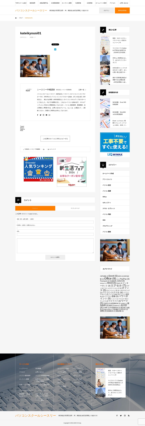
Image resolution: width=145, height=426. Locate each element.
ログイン (106, 10)
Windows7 (103, 283)
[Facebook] (38, 115)
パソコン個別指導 (24, 375)
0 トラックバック (75, 208)
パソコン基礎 (107, 191)
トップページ (23, 368)
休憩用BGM (115, 303)
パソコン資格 (111, 296)
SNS (104, 220)
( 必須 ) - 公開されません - (26, 225)
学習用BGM (115, 307)
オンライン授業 (67, 3)
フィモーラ (114, 298)
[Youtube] (46, 115)
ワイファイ (115, 301)
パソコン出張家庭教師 (42, 375)
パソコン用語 (107, 214)
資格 (103, 311)
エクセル (118, 285)
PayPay (124, 279)
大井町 (106, 307)
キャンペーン (111, 290)
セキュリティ (107, 202)
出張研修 (89, 3)
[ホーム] (15, 18)
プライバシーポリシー (42, 390)
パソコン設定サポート (26, 390)
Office (105, 197)
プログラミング (107, 226)
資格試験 (120, 311)
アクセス (112, 3)
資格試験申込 (44, 3)
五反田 (106, 303)
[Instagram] (43, 115)
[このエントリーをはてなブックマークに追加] (55, 50)
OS (118, 279)
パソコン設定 (107, 185)
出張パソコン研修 (24, 385)
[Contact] (49, 115)
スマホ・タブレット (109, 208)
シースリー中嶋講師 (46, 89)
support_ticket (117, 281)
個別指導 (32, 3)
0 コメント (35, 208)
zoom (119, 283)
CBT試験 (104, 276)
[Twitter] (41, 115)
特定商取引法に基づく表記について (26, 395)
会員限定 (124, 303)
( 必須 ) (25, 219)
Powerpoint (104, 281)
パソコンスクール (112, 292)
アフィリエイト (107, 179)
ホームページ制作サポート (42, 386)
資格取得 (111, 311)
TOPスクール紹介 (21, 3)
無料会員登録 (122, 10)
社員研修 (78, 3)
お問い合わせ (124, 3)
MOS (121, 276)
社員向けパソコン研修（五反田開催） (42, 380)
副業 (111, 305)
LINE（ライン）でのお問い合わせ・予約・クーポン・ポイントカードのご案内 (42, 397)
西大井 (124, 309)
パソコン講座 (107, 232)
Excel (113, 276)
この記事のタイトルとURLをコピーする (55, 138)
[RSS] (129, 416)
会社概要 (38, 368)
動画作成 (117, 305)
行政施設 (117, 309)
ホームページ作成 (108, 173)
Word (111, 283)
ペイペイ (123, 299)
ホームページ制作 (101, 3)
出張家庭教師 (55, 3)
